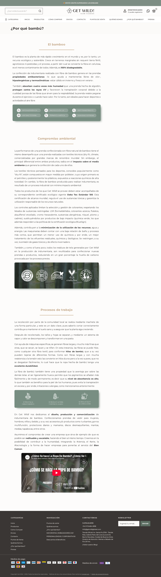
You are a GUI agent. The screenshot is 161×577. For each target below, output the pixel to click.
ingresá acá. (85, 574)
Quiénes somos (52, 526)
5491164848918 (87, 523)
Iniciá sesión (137, 10)
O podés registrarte (135, 12)
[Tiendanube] (142, 574)
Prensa (151, 19)
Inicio (27, 19)
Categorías (13, 19)
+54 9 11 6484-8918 (89, 526)
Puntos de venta (53, 523)
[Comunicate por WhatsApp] (148, 11)
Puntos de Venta (97, 19)
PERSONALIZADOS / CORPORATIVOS (61, 536)
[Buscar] (40, 11)
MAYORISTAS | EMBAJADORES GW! (60, 533)
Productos (39, 19)
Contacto (81, 19)
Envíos (69, 19)
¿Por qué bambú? (53, 530)
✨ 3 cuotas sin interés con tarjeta (80, 3)
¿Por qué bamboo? (135, 19)
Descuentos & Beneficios (56, 540)
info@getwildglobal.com (91, 529)
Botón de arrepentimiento (100, 574)
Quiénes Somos (116, 19)
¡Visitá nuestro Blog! (89, 545)
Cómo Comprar (55, 19)
